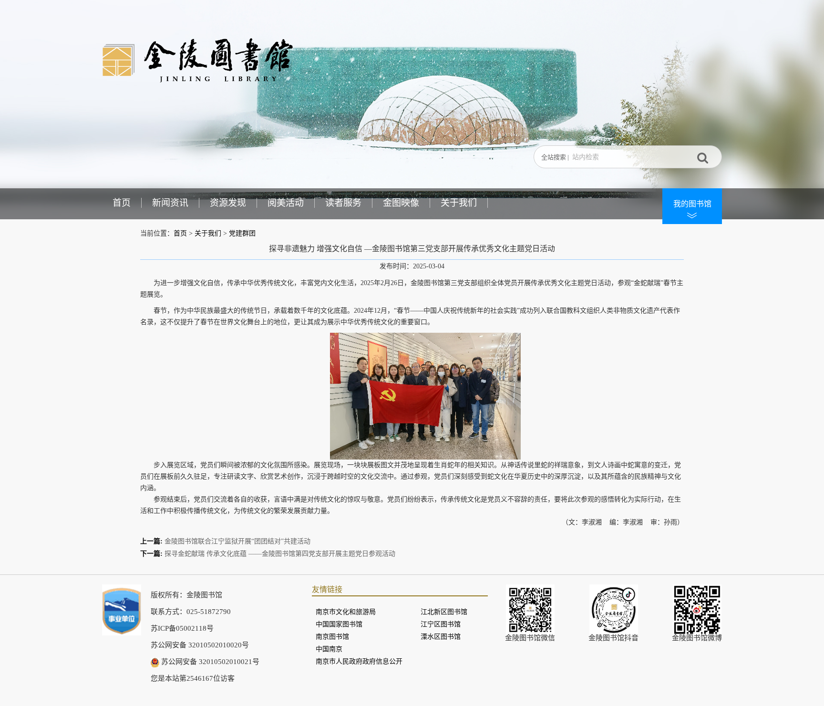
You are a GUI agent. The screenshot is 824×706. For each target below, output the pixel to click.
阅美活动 (286, 203)
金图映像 (401, 203)
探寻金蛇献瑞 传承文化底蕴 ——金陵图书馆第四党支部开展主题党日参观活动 (280, 553)
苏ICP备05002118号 (182, 628)
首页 (122, 203)
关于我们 (459, 203)
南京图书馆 (332, 636)
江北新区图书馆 (444, 611)
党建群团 (242, 233)
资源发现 (228, 203)
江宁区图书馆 (441, 624)
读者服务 (343, 203)
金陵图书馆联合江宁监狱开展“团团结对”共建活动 (237, 541)
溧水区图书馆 (441, 636)
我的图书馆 (692, 204)
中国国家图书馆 (339, 624)
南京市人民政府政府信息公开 (359, 661)
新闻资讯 (170, 203)
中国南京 (329, 649)
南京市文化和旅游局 (346, 611)
